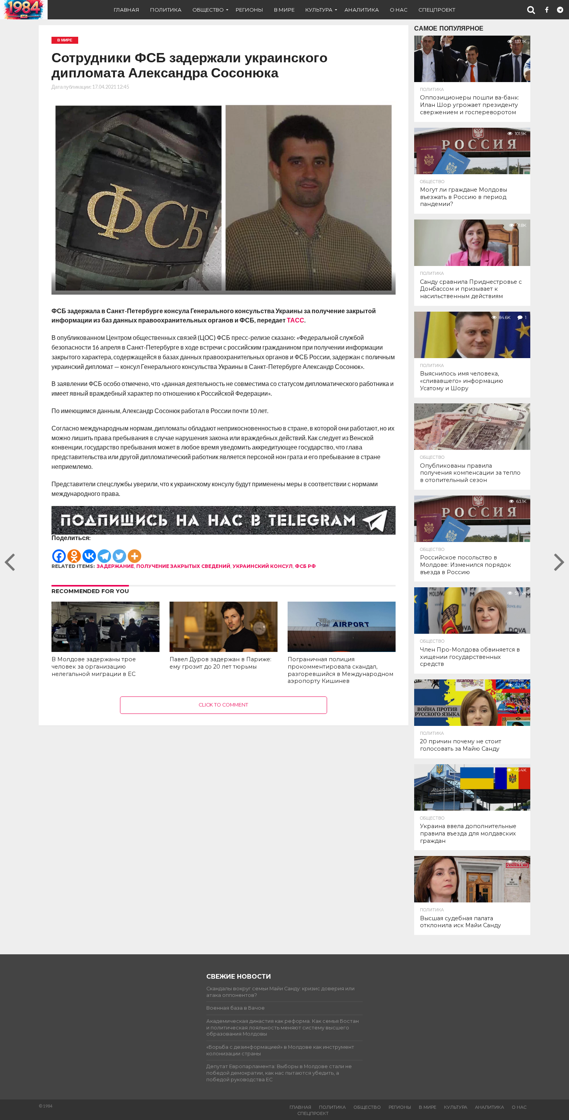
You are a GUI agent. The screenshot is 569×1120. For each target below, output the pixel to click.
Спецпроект (436, 10)
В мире (284, 10)
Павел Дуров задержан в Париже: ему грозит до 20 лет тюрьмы (220, 663)
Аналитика (361, 10)
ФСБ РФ (305, 566)
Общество (208, 10)
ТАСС (295, 320)
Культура (318, 10)
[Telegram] (104, 552)
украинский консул (263, 566)
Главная (126, 10)
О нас (399, 10)
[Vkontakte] (89, 552)
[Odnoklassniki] (74, 552)
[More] (134, 552)
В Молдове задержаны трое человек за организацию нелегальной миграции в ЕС (93, 666)
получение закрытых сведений (183, 566)
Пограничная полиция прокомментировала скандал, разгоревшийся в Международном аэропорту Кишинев (340, 670)
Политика (166, 10)
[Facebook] (59, 552)
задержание (115, 566)
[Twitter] (119, 552)
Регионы (249, 10)
